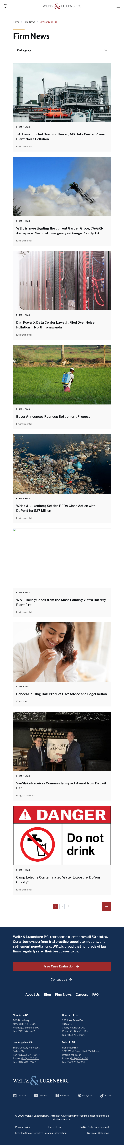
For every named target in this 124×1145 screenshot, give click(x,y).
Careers (82, 995)
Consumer (21, 701)
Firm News (30, 21)
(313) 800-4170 (79, 1058)
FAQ (95, 995)
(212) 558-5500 (30, 1027)
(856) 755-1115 (79, 1031)
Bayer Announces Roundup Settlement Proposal (53, 417)
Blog (47, 995)
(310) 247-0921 (30, 1058)
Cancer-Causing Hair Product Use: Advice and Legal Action (61, 694)
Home (16, 21)
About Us (32, 995)
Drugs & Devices (25, 795)
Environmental (48, 21)
